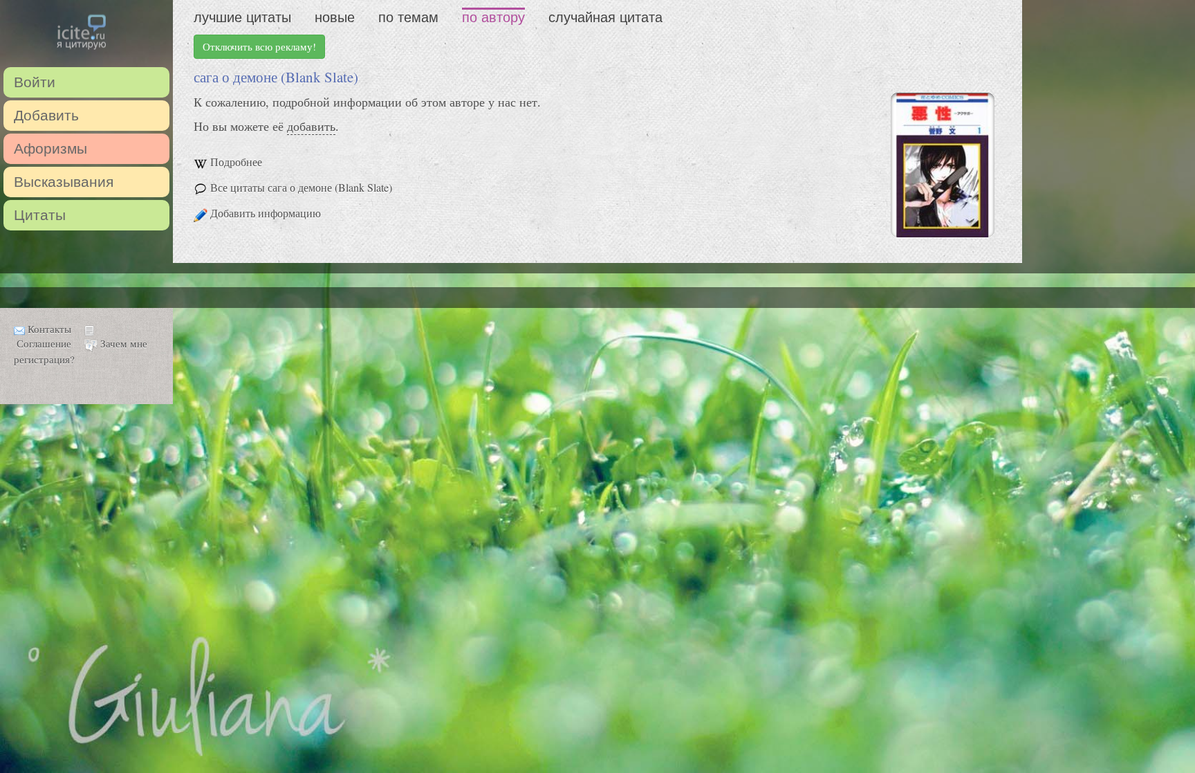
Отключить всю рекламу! (259, 46)
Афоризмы (50, 148)
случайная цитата (605, 17)
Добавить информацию (265, 213)
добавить (311, 126)
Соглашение (44, 343)
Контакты (49, 329)
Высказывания (63, 182)
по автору (493, 17)
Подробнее (236, 161)
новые (335, 17)
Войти (34, 82)
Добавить (46, 115)
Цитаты (40, 215)
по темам (408, 17)
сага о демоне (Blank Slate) (276, 77)
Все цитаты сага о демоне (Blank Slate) (301, 187)
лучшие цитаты (242, 17)
